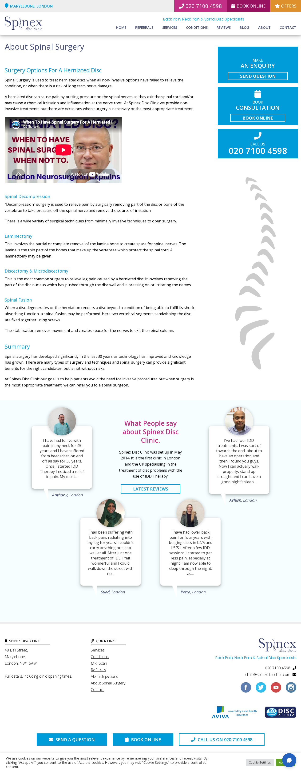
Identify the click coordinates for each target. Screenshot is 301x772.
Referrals (144, 27)
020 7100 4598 (204, 5)
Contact (288, 27)
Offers (288, 6)
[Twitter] (261, 689)
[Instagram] (291, 689)
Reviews (224, 27)
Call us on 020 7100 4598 (224, 739)
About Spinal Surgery (108, 683)
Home (121, 27)
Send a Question (74, 739)
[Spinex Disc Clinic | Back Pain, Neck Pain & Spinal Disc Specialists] (23, 24)
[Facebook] (246, 689)
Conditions (197, 27)
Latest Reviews (150, 489)
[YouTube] (276, 689)
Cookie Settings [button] (260, 762)
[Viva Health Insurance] (234, 713)
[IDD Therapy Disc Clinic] (280, 713)
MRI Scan (99, 663)
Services (169, 27)
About (264, 27)
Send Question (258, 76)
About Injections (104, 676)
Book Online (251, 6)
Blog (244, 27)
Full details (13, 676)
